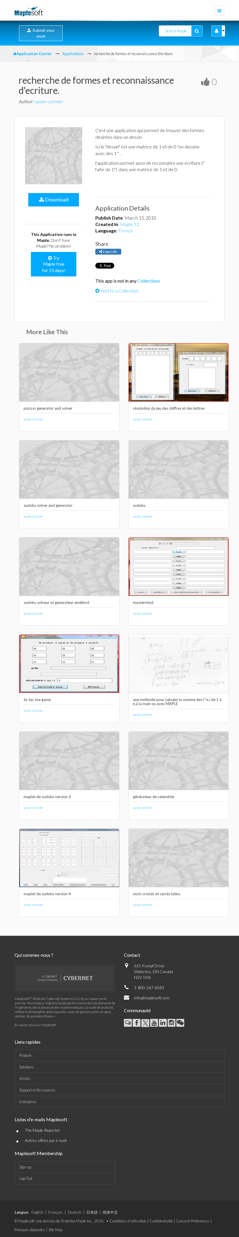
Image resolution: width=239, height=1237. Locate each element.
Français (55, 1212)
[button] (216, 30)
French (125, 230)
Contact (132, 955)
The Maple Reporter (42, 1130)
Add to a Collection (119, 290)
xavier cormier (49, 101)
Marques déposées (30, 1229)
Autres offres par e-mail (45, 1140)
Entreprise (27, 1101)
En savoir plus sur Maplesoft (35, 1025)
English (37, 1212)
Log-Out (25, 1178)
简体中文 (110, 1212)
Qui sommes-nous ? (34, 955)
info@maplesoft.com (152, 997)
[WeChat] (180, 1023)
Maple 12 (129, 224)
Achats (25, 1078)
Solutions (26, 1067)
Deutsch (74, 1212)
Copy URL (109, 251)
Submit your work (43, 33)
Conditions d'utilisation (127, 1221)
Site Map (55, 1229)
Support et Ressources (37, 1090)
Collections (148, 280)
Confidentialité (161, 1221)
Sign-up (25, 1167)
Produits (26, 1055)
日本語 (92, 1212)
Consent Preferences (193, 1221)
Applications (73, 53)
